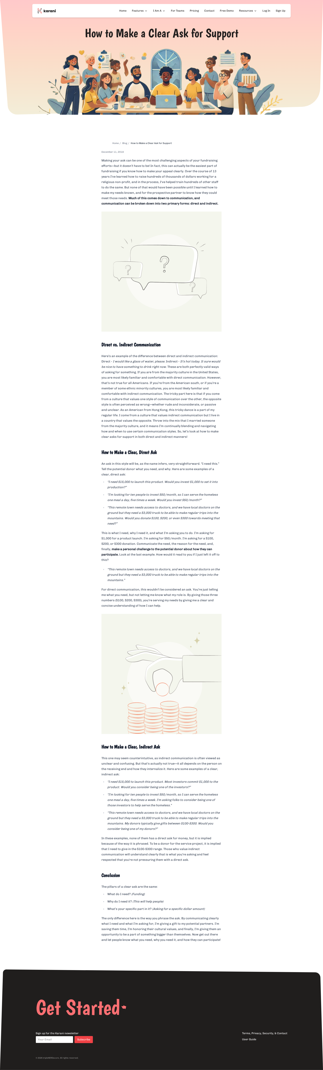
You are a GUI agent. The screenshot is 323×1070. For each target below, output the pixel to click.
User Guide (249, 1039)
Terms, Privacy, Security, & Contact (264, 1033)
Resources (246, 10)
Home (123, 10)
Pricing (194, 10)
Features (138, 10)
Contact (209, 10)
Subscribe (83, 1039)
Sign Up (280, 10)
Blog (124, 143)
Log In (266, 10)
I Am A (157, 10)
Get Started (78, 1007)
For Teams (177, 10)
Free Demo (227, 10)
